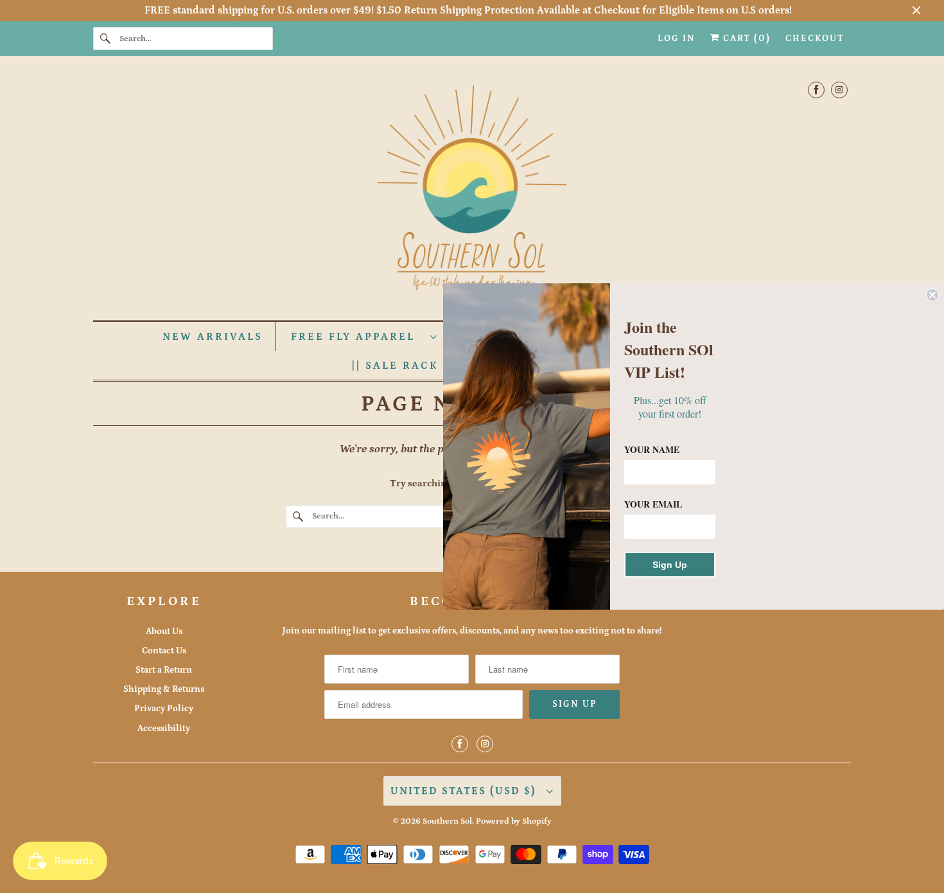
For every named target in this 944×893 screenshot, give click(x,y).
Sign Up (669, 565)
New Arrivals (212, 336)
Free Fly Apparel (357, 336)
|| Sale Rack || (406, 365)
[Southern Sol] (472, 191)
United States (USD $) (465, 791)
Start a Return (163, 670)
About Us (164, 631)
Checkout (814, 38)
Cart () (745, 38)
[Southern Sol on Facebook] (816, 89)
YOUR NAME (651, 449)
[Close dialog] (932, 294)
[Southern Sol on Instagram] (839, 89)
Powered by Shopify (514, 821)
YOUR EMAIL (653, 504)
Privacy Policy (163, 708)
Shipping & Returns (163, 689)
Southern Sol (447, 821)
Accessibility (163, 728)
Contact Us (164, 651)
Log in (676, 38)
